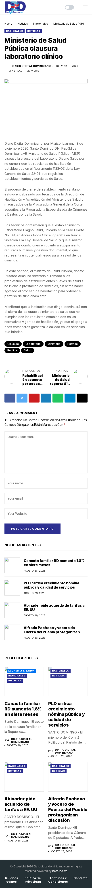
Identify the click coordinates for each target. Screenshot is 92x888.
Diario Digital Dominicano (31, 66)
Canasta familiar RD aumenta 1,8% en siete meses (54, 562)
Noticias (23, 23)
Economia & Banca (21, 671)
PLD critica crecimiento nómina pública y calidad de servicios (51, 585)
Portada (72, 343)
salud (27, 350)
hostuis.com (59, 871)
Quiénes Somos (11, 879)
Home (8, 23)
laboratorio (33, 343)
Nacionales (40, 23)
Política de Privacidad (33, 879)
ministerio (54, 343)
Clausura (13, 343)
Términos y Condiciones (58, 879)
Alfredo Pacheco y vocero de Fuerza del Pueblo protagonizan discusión (52, 631)
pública (12, 350)
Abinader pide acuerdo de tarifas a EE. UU (54, 607)
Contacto (80, 878)
